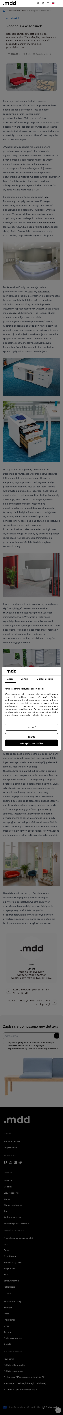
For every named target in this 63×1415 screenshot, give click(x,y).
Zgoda (31, 736)
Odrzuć (31, 727)
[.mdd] (9, 3)
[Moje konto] (43, 3)
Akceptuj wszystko (31, 743)
